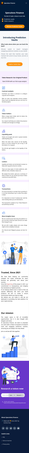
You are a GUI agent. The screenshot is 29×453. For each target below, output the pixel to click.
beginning (10, 284)
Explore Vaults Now (14, 64)
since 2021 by (15, 421)
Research (19, 395)
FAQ (4, 437)
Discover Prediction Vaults (14, 26)
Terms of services (7, 440)
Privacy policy (6, 444)
